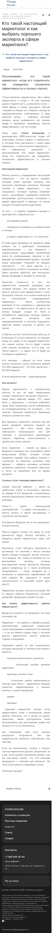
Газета (8, 832)
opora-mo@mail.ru (12, 861)
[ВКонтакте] (38, 880)
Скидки (9, 838)
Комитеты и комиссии (17, 815)
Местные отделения (16, 821)
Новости (10, 826)
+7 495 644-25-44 (14, 856)
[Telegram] (44, 880)
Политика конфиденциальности (15, 929)
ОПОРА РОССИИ (14, 809)
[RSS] (43, 15)
